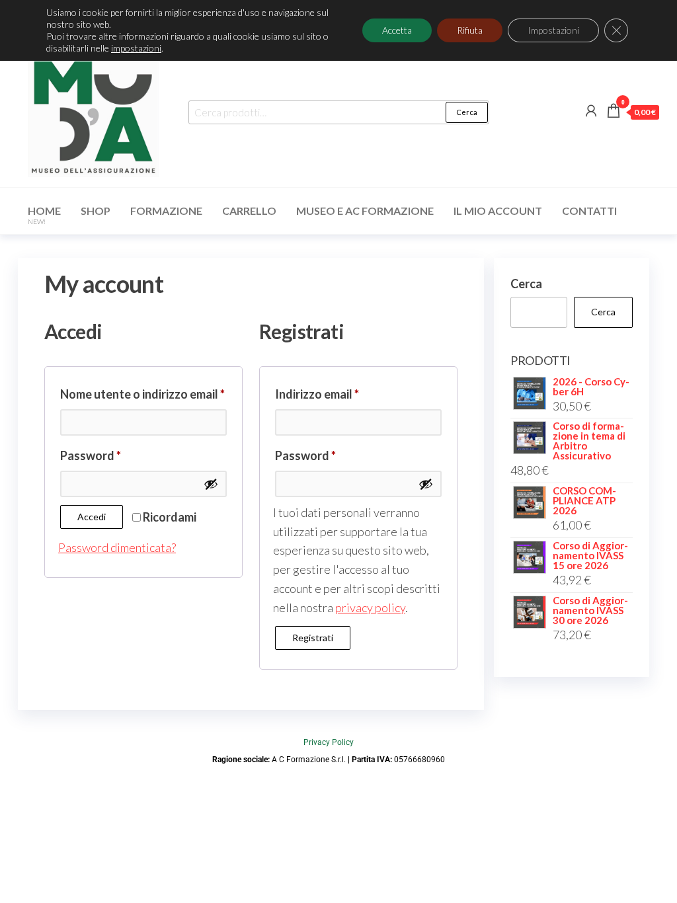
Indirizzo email (342, 391)
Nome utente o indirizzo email (143, 391)
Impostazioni (553, 30)
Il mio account (498, 210)
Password (115, 453)
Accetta (397, 30)
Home (44, 214)
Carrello (249, 210)
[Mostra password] (211, 484)
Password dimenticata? (117, 547)
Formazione (166, 210)
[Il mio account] (591, 110)
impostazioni (136, 48)
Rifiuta (470, 30)
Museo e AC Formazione (365, 210)
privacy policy (370, 607)
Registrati (312, 637)
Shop (95, 210)
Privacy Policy (328, 742)
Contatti (589, 210)
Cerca (466, 112)
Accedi (91, 516)
